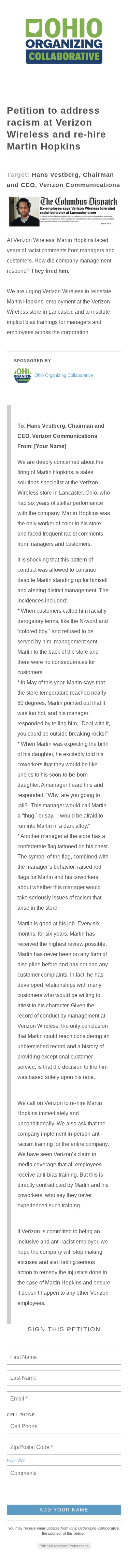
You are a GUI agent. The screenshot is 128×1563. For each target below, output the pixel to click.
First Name (23, 1353)
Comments (22, 1469)
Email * (18, 1395)
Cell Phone (21, 1414)
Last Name (22, 1374)
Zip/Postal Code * (30, 1443)
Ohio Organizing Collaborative (63, 375)
